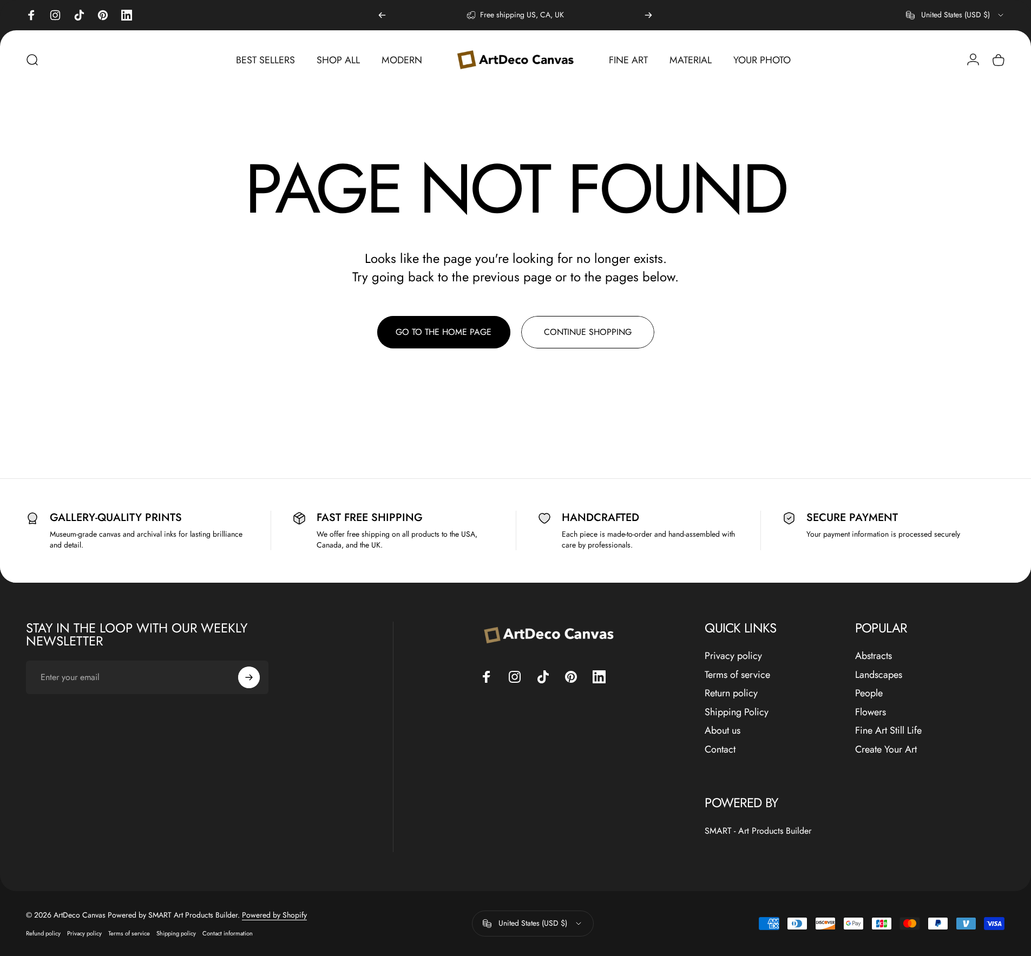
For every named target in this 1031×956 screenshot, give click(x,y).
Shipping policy (176, 933)
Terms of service (737, 675)
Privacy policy (733, 656)
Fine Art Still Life (888, 730)
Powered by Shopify (274, 914)
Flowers (870, 712)
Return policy (731, 693)
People (869, 693)
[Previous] (382, 15)
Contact (720, 749)
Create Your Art (886, 749)
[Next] (648, 15)
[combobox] (955, 15)
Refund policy (43, 933)
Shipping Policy (737, 712)
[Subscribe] (249, 677)
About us (722, 730)
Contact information (227, 933)
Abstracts (873, 656)
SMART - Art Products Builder (758, 831)
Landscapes (878, 675)
